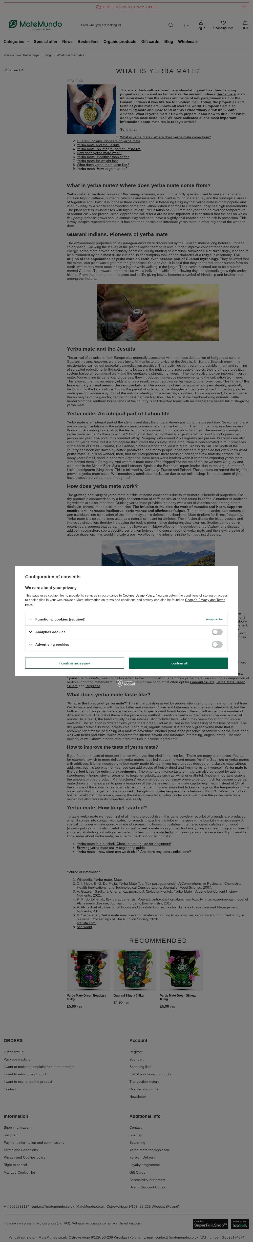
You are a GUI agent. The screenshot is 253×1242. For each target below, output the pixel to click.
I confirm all (178, 663)
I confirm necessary (74, 663)
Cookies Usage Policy (138, 595)
